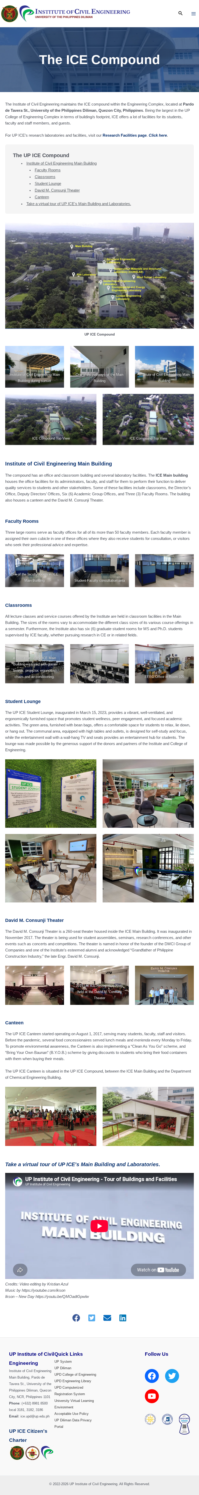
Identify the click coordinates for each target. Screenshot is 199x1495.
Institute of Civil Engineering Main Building (61, 163)
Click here (158, 135)
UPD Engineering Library (72, 1381)
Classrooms (45, 177)
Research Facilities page (125, 135)
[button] (76, 1317)
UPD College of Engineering (75, 1374)
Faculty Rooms (48, 170)
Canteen (42, 197)
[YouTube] (152, 1396)
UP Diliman (62, 1368)
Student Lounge (48, 184)
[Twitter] (172, 1376)
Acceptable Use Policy (71, 1414)
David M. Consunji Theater (57, 190)
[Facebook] (152, 1376)
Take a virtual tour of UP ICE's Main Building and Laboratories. (78, 204)
